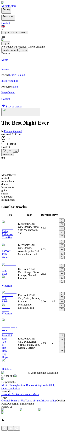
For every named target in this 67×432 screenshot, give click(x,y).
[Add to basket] (62, 236)
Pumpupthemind (13, 131)
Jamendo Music (30, 394)
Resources (8, 16)
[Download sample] (16, 151)
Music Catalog (9, 385)
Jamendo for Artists (11, 394)
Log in (6, 32)
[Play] (20, 112)
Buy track (7, 154)
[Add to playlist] (10, 151)
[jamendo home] (7, 2)
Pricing (6, 9)
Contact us (14, 388)
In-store (12, 5)
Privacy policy (48, 400)
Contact (5, 23)
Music (4, 5)
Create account (19, 32)
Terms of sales (33, 400)
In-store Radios (25, 385)
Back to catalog (13, 106)
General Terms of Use (13, 400)
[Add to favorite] (4, 151)
